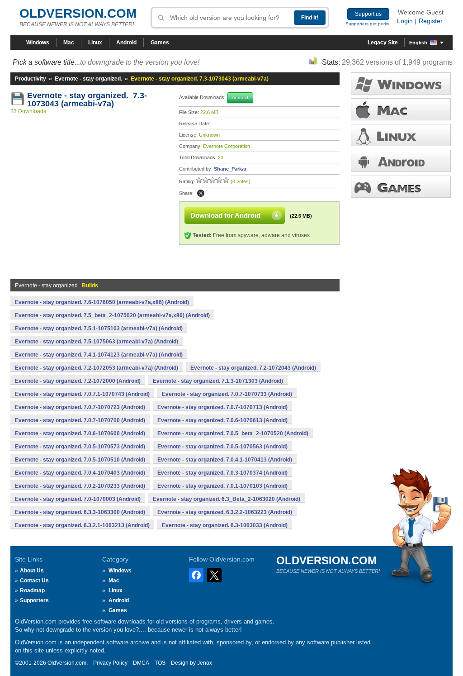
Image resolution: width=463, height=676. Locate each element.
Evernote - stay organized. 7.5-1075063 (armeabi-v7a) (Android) (96, 341)
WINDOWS (401, 83)
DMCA (141, 663)
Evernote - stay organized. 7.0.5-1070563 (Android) (222, 446)
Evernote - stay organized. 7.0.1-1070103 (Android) (222, 486)
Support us (368, 14)
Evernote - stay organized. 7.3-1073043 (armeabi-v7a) (87, 99)
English (418, 42)
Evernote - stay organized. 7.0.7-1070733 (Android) (227, 394)
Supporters (34, 600)
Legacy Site (383, 42)
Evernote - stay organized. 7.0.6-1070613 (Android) (222, 420)
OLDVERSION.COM (78, 13)
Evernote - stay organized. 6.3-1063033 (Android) (225, 525)
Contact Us (34, 580)
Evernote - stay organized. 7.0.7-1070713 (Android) (222, 407)
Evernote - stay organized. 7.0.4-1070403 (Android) (80, 473)
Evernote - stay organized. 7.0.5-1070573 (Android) (80, 446)
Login (405, 20)
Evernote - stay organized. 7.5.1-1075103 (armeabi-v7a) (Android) (99, 328)
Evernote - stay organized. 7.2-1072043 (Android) (253, 368)
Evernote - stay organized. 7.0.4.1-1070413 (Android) (224, 460)
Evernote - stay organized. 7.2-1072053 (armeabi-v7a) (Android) (96, 368)
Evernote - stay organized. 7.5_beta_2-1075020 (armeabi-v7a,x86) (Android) (112, 315)
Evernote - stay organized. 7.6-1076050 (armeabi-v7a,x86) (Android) (102, 302)
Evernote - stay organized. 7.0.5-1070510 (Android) (80, 460)
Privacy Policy (110, 663)
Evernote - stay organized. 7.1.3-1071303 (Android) (218, 381)
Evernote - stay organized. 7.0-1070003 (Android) (78, 499)
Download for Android (225, 215)
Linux (95, 42)
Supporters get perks (367, 23)
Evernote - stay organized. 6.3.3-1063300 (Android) (80, 512)
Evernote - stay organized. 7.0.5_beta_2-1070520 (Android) (232, 433)
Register (431, 20)
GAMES (401, 187)
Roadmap (32, 590)
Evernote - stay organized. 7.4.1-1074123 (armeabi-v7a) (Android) (99, 355)
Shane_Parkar (230, 168)
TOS (160, 663)
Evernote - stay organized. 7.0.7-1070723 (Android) (80, 407)
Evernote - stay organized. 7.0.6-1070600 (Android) (80, 433)
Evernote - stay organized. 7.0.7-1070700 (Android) (80, 420)
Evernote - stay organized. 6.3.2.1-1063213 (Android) (82, 525)
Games (160, 42)
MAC (401, 109)
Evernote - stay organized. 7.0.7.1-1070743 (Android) (82, 394)
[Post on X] (200, 193)
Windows (37, 42)
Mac (68, 42)
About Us (32, 570)
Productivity (30, 79)
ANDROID (401, 161)
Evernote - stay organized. (88, 79)
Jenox (204, 663)
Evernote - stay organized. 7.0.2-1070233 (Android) (80, 486)
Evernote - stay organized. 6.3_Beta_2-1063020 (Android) (226, 499)
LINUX (401, 135)
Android (126, 42)
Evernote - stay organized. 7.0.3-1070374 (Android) (222, 473)
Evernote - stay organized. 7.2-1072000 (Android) (78, 381)
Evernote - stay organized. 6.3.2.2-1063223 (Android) (224, 512)
